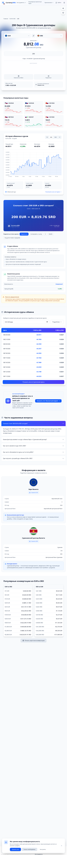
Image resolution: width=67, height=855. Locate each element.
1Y (59, 137)
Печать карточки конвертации (35, 640)
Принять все (15, 849)
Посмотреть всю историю (52, 192)
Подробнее (56, 322)
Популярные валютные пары (35, 2)
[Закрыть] (61, 845)
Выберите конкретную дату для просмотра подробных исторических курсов (24, 318)
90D (55, 137)
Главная (5, 18)
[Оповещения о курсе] (64, 2)
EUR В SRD (12, 18)
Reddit (50, 234)
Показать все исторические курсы (33, 382)
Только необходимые (29, 849)
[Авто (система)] (63, 13)
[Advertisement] (33, 10)
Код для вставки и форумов (12, 238)
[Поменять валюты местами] (33, 36)
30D (51, 137)
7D (47, 137)
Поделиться (24, 234)
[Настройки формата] (63, 8)
